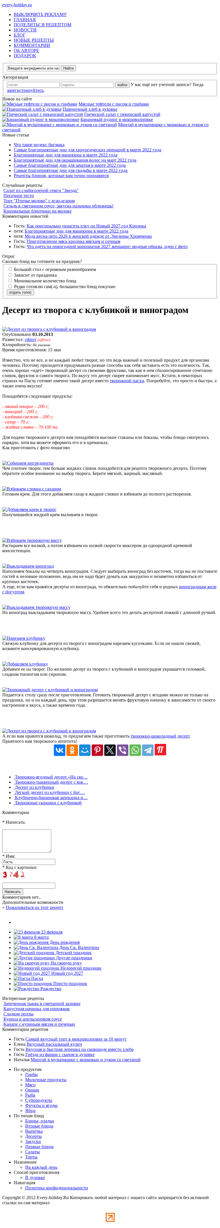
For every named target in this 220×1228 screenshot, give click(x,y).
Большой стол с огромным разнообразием (54, 269)
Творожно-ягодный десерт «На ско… (51, 777)
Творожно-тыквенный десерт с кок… (51, 782)
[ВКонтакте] (59, 750)
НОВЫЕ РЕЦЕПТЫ (34, 40)
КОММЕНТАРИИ (32, 45)
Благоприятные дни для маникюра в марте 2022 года (65, 154)
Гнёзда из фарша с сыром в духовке (60, 1054)
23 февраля (51, 932)
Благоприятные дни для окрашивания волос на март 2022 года (75, 160)
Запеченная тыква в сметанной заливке (41, 1003)
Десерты (33, 1136)
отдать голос (20, 292)
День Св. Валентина (78, 947)
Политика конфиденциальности (56, 1187)
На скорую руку (66, 962)
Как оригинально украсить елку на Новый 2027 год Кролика (86, 225)
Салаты (32, 1151)
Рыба (30, 1095)
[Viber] (122, 750)
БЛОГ (19, 35)
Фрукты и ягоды (41, 1105)
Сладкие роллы (18, 1013)
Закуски (33, 1141)
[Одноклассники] (72, 750)
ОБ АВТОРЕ (26, 50)
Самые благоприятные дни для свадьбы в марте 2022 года (70, 170)
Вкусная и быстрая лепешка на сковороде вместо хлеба (79, 1049)
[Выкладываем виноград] (28, 566)
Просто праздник (69, 983)
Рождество (50, 988)
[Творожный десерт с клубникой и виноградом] (50, 689)
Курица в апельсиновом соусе (32, 1019)
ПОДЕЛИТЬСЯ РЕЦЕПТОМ (42, 24)
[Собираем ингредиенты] (28, 463)
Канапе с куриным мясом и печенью (39, 1024)
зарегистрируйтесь (25, 90)
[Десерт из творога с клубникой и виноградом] (49, 329)
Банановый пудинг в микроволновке (116, 119)
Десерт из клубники (34, 787)
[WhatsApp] (135, 750)
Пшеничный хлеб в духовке (90, 109)
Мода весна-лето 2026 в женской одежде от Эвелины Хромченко (88, 236)
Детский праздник (73, 952)
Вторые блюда (39, 1126)
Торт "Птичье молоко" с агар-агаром (39, 200)
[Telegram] (148, 750)
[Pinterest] (97, 750)
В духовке (35, 1177)
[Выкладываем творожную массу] (36, 607)
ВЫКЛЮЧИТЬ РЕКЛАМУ (40, 14)
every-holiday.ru (17, 4)
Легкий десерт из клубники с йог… (49, 792)
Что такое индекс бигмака (39, 144)
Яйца (30, 1110)
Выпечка (34, 1131)
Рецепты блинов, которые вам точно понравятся (61, 175)
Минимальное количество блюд (44, 280)
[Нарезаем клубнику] (23, 638)
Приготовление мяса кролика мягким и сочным (73, 241)
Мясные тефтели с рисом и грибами (113, 104)
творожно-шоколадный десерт (160, 736)
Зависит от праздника (35, 275)
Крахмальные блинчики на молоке (37, 211)
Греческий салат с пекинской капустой (122, 114)
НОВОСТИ (25, 29)
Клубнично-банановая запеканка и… (51, 797)
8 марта (41, 937)
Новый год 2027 (66, 973)
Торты (31, 1156)
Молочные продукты (45, 1079)
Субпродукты (38, 1100)
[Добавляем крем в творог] (29, 509)
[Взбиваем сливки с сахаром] (31, 488)
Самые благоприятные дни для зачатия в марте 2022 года (70, 165)
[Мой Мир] (85, 750)
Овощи (32, 1090)
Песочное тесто (18, 195)
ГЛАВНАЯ (25, 19)
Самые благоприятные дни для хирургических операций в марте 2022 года (87, 149)
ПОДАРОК (25, 55)
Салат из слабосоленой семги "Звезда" (41, 190)
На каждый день (41, 1167)
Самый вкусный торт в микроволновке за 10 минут (76, 1039)
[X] (110, 750)
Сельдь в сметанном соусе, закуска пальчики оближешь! (58, 205)
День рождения (64, 942)
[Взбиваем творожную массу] (32, 540)
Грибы (31, 1074)
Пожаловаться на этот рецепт (34, 907)
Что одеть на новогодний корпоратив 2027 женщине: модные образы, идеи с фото (107, 246)
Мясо (30, 1084)
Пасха (36, 978)
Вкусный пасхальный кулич (54, 1044)
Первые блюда (39, 1146)
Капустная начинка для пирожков (36, 1008)
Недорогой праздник (80, 968)
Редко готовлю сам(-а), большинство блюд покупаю (64, 286)
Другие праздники (73, 957)
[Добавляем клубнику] (25, 663)
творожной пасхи (127, 380)
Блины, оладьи (39, 1120)
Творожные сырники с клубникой (48, 802)
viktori (30, 339)
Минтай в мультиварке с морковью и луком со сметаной (86, 1059)
